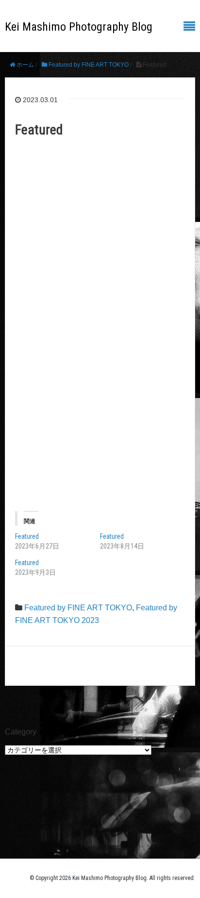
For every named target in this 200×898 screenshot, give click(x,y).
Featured (27, 536)
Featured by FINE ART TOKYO (78, 608)
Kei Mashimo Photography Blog (78, 27)
